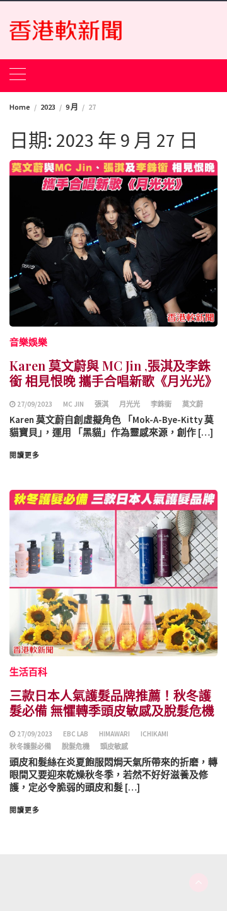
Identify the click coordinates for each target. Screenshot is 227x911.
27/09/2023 (34, 404)
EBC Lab (75, 733)
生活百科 (28, 672)
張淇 (101, 404)
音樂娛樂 (28, 342)
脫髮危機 (76, 746)
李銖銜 (161, 404)
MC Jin (73, 404)
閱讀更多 (24, 455)
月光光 (129, 404)
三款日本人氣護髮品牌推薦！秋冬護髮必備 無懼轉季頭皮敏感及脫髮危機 (111, 703)
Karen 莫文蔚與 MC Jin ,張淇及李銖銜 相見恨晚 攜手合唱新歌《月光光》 (113, 373)
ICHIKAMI (154, 733)
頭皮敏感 (114, 746)
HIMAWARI (114, 733)
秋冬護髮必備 (30, 746)
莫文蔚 (192, 404)
